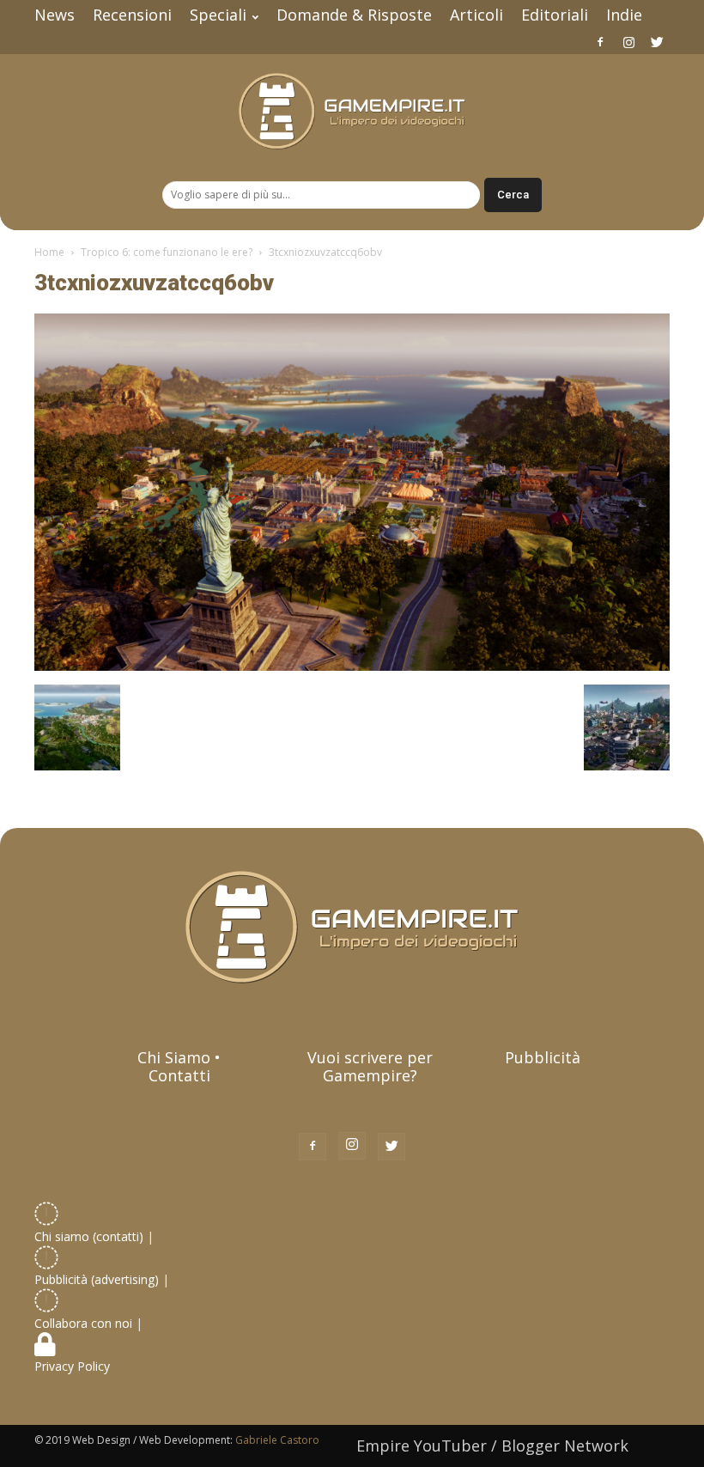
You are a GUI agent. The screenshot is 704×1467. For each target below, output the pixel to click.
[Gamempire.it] (352, 111)
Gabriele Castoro (277, 1440)
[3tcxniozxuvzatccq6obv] (352, 666)
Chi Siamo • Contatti (179, 1066)
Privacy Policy (73, 1366)
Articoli (476, 14)
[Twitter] (657, 42)
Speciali (218, 14)
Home (49, 252)
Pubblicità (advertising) (98, 1279)
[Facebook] (600, 42)
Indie (624, 14)
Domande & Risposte (354, 14)
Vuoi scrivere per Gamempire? (370, 1066)
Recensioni (132, 14)
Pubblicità (542, 1057)
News (54, 14)
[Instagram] (628, 42)
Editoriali (554, 14)
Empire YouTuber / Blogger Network (492, 1445)
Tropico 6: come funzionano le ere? (166, 252)
